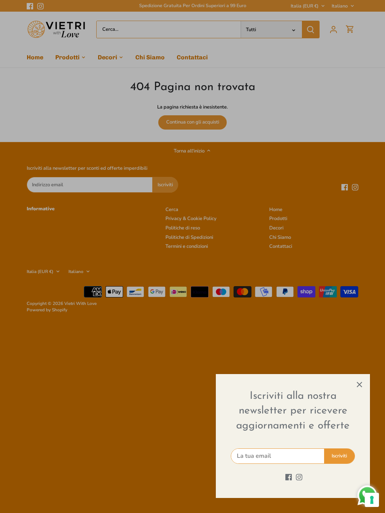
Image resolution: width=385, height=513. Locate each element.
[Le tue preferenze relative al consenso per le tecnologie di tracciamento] (372, 500)
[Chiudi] (359, 384)
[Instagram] (299, 477)
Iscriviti (339, 456)
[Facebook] (288, 477)
